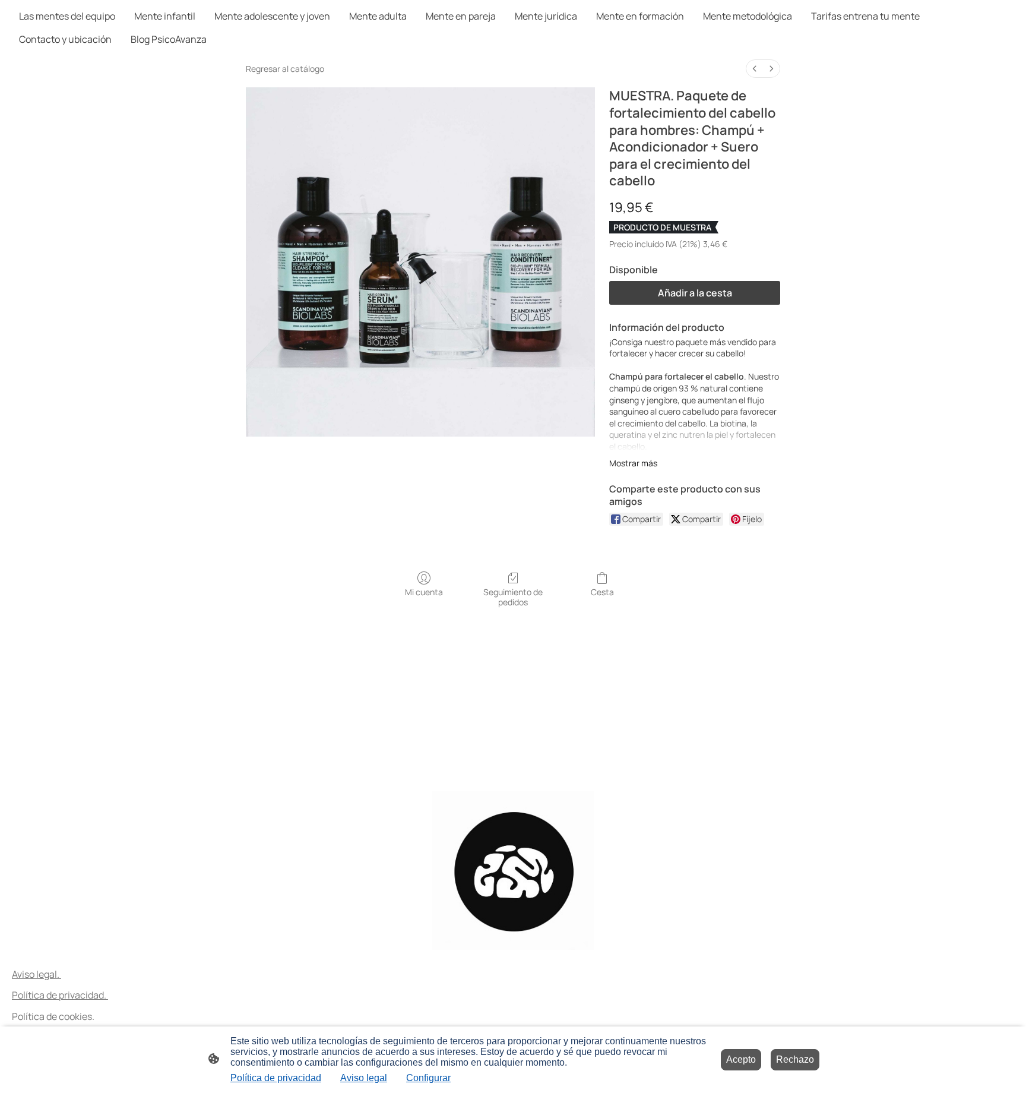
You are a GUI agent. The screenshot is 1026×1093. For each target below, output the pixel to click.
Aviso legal (363, 1078)
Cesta (602, 592)
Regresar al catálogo (285, 68)
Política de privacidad (275, 1078)
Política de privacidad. (60, 995)
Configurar (428, 1078)
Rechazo (795, 1059)
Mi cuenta (424, 592)
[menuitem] (754, 68)
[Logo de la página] (513, 870)
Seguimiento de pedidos (513, 597)
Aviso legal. (36, 974)
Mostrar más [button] (633, 463)
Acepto (741, 1059)
